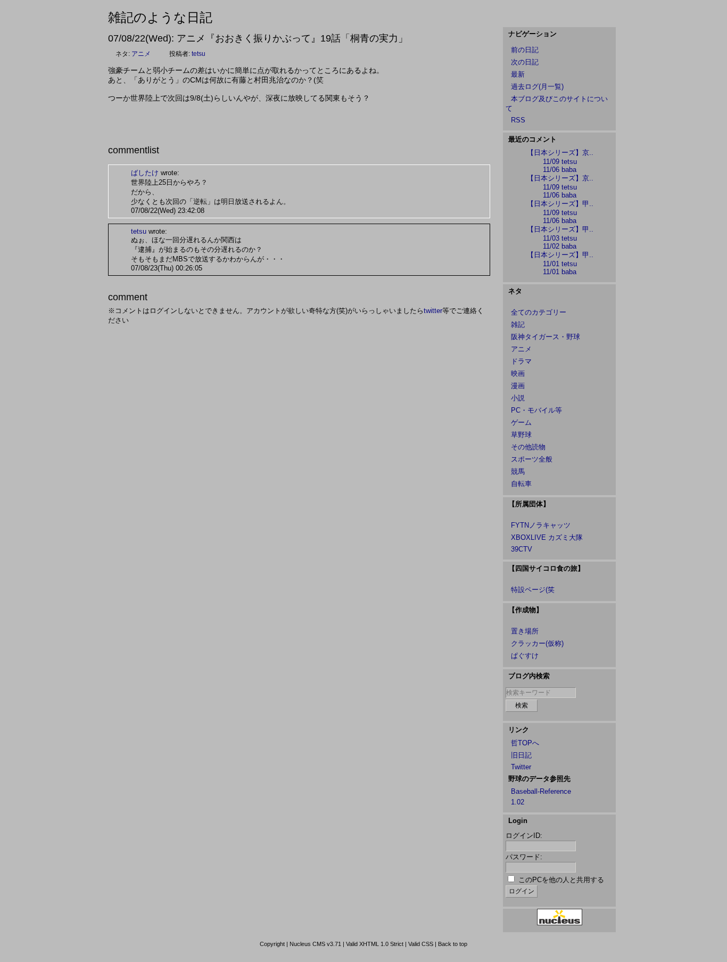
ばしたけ (145, 173)
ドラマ (521, 361)
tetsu (198, 53)
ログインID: (524, 836)
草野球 (521, 435)
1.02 (517, 802)
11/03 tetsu (560, 238)
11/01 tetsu (560, 264)
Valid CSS (420, 944)
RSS (518, 120)
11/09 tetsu (560, 162)
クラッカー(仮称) (537, 643)
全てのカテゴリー (538, 312)
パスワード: (524, 857)
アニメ (141, 53)
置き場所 (525, 631)
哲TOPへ (525, 743)
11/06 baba (559, 170)
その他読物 (528, 447)
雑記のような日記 (160, 17)
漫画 (518, 386)
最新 (518, 74)
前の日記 (525, 50)
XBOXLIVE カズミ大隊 (547, 537)
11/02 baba (559, 246)
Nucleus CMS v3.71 (315, 944)
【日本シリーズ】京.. (560, 153)
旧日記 (521, 755)
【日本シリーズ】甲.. (560, 204)
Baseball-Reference (541, 791)
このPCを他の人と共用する (561, 880)
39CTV (521, 549)
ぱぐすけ (525, 656)
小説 (518, 398)
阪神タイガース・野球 (545, 337)
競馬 (518, 471)
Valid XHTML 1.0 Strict (374, 944)
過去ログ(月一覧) (537, 87)
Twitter (521, 767)
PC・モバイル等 (536, 410)
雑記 (518, 324)
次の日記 (525, 62)
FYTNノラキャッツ (541, 525)
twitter (433, 311)
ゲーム (521, 422)
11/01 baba (559, 272)
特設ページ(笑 (533, 590)
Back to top (452, 944)
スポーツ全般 (531, 459)
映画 (518, 373)
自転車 (521, 484)
